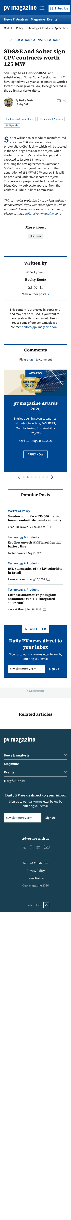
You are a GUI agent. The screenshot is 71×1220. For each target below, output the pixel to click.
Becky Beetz (26, 100)
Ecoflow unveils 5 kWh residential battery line (34, 544)
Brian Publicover (18, 527)
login (32, 359)
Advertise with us (35, 838)
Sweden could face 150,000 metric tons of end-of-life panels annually (35, 518)
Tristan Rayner (16, 553)
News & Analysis (16, 19)
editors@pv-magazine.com (42, 213)
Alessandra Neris (18, 579)
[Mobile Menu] (42, 8)
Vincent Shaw (16, 609)
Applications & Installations (35, 39)
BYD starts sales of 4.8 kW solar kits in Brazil (35, 570)
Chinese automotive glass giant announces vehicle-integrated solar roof (32, 599)
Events (52, 19)
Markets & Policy (13, 28)
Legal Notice (35, 878)
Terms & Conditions (35, 863)
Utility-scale (12, 125)
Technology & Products (39, 28)
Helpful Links (14, 781)
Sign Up (54, 669)
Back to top (33, 905)
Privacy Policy (36, 871)
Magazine (38, 19)
